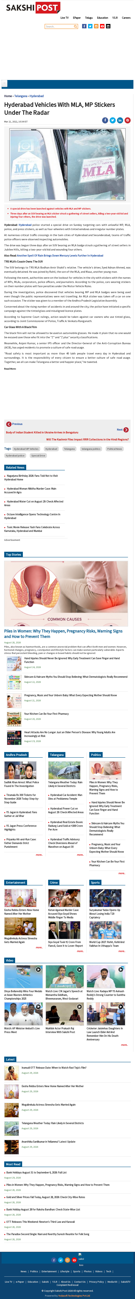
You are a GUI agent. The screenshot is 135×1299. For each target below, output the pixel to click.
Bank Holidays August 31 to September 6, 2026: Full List (36, 1172)
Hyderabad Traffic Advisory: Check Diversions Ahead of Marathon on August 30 (64, 843)
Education (102, 17)
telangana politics (91, 448)
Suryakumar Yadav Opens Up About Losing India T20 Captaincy (104, 913)
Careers (126, 17)
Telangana (20, 96)
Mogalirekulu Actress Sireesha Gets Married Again (49, 1104)
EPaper (77, 17)
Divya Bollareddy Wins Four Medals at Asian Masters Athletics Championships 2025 (23, 994)
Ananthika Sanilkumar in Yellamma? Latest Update (48, 1141)
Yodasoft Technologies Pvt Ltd (74, 1295)
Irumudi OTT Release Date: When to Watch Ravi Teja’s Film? (54, 1067)
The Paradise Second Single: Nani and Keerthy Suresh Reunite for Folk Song (47, 1234)
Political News (114, 448)
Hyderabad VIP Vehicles (26, 448)
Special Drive (38, 455)
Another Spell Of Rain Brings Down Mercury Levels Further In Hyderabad (60, 255)
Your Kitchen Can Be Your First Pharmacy (46, 713)
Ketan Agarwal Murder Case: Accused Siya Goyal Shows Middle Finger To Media (63, 913)
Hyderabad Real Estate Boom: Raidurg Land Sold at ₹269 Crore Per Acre (65, 825)
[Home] (33, 7)
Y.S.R (115, 17)
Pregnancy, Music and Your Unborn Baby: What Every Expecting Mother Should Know (70, 695)
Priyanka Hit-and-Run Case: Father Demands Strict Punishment (20, 843)
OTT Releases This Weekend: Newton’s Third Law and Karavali (40, 1221)
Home (8, 96)
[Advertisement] (67, 53)
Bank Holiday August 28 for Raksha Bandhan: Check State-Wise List (43, 1209)
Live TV (64, 17)
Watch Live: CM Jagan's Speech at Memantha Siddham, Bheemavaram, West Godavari (64, 994)
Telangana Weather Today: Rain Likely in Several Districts (53, 1123)
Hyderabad (37, 96)
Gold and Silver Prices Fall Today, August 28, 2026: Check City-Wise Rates (45, 1197)
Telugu (89, 17)
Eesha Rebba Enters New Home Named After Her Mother (53, 1086)
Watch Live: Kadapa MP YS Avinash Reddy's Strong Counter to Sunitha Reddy (106, 994)
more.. (39, 854)
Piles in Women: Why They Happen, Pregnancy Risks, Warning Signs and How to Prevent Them (58, 1184)
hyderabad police (15, 455)
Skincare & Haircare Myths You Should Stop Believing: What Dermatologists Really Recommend (75, 676)
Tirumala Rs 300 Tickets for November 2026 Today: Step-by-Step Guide (21, 798)
